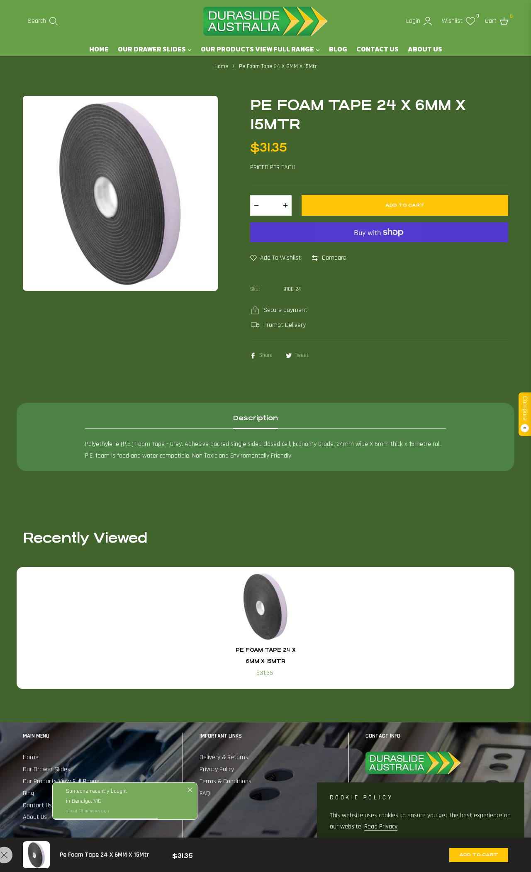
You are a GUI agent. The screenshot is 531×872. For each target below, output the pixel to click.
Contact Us (37, 805)
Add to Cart (478, 854)
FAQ (205, 793)
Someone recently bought (96, 791)
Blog (28, 793)
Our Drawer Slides (46, 769)
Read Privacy (380, 826)
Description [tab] (255, 418)
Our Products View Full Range (61, 781)
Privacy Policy (217, 769)
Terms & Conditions (225, 781)
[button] (43, 21)
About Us (35, 817)
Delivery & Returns (224, 757)
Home (221, 66)
